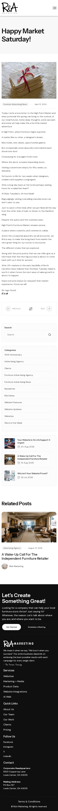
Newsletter (9, 388)
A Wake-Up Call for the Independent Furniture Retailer (25, 556)
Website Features (13, 402)
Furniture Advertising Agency (18, 375)
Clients (7, 368)
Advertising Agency (14, 361)
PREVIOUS (16, 309)
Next (43, 309)
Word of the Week (13, 423)
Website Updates (13, 409)
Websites (9, 416)
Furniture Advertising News (15, 104)
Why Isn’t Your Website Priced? (32, 473)
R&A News (9, 395)
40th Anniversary (13, 354)
